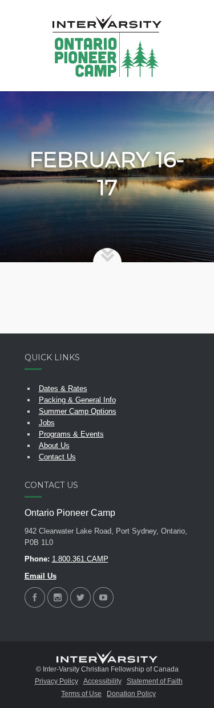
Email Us (40, 576)
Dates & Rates (63, 388)
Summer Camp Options (77, 411)
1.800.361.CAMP (80, 559)
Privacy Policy (56, 681)
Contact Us (57, 457)
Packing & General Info (77, 400)
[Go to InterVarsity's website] (107, 657)
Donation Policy (131, 694)
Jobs (47, 422)
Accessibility (102, 681)
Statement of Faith (155, 681)
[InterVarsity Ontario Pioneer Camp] (107, 45)
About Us (54, 445)
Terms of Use (81, 694)
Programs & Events (71, 434)
